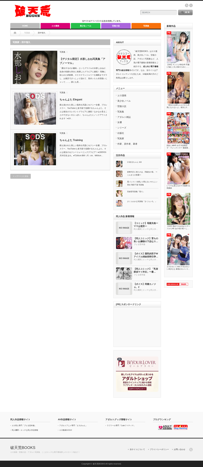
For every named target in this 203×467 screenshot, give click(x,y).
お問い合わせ (179, 449)
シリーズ (121, 127)
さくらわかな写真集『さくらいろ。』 (142, 201)
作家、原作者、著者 (127, 144)
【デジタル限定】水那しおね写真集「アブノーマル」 (82, 61)
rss (186, 5)
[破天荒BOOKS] (33, 16)
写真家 (120, 138)
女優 (119, 122)
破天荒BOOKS (22, 447)
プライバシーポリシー (159, 449)
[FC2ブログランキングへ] (181, 429)
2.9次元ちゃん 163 (134, 162)
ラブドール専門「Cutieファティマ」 (121, 425)
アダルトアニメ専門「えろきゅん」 (73, 425)
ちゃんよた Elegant (71, 99)
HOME (25, 26)
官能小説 (116, 26)
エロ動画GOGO (65, 430)
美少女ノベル (85, 26)
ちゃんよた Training (71, 140)
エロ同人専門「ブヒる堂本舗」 (24, 425)
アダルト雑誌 (124, 117)
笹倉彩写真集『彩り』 (136, 192)
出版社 (120, 133)
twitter (191, 5)
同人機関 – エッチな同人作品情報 (25, 430)
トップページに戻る (20, 176)
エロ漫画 (55, 26)
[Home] (15, 33)
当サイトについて (137, 449)
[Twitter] (191, 449)
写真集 (146, 26)
